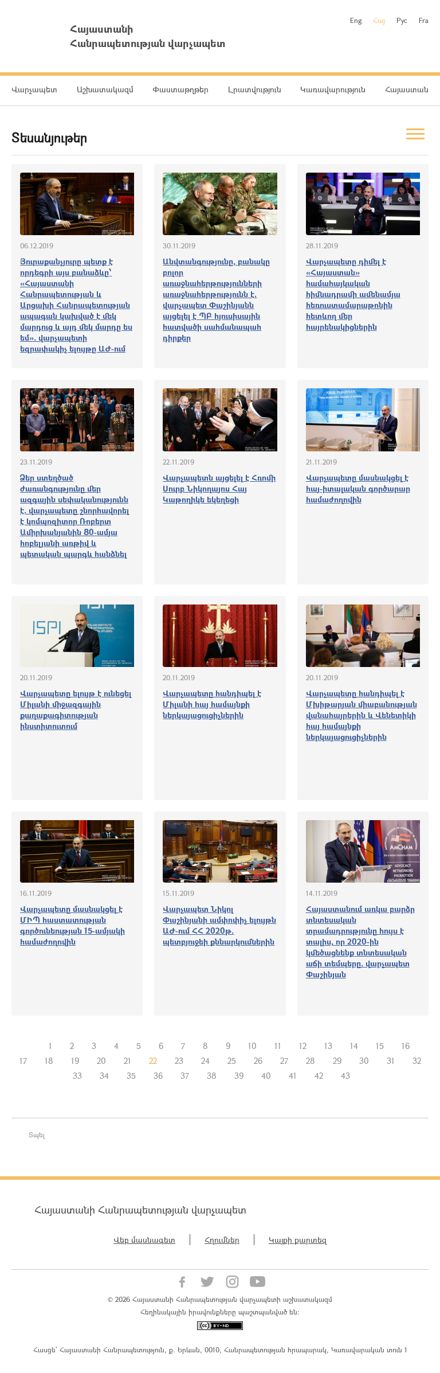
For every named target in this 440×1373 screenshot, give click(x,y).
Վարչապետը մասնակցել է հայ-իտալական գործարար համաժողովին (358, 488)
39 (238, 1075)
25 (231, 1060)
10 (252, 1045)
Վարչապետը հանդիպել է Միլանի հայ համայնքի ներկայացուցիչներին (212, 704)
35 (131, 1075)
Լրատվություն (254, 89)
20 (101, 1060)
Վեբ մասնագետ (144, 1239)
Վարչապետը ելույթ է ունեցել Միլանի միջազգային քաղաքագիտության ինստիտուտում (75, 709)
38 (212, 1075)
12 (303, 1045)
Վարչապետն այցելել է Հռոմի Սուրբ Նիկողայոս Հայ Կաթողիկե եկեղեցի (219, 488)
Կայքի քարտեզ (298, 1239)
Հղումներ (222, 1239)
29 (337, 1060)
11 (277, 1045)
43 (345, 1075)
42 (319, 1075)
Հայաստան (407, 89)
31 (391, 1060)
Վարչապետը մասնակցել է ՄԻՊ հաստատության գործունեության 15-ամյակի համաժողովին (72, 925)
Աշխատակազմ (105, 89)
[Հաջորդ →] (367, 1075)
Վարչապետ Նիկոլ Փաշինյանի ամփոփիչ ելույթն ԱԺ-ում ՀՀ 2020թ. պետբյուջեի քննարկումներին (219, 925)
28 (310, 1060)
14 (354, 1045)
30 (364, 1060)
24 (205, 1060)
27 (284, 1060)
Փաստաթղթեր (180, 89)
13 (328, 1045)
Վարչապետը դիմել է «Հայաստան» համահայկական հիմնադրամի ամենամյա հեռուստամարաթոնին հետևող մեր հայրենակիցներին (353, 294)
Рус (401, 20)
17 (23, 1060)
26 (258, 1060)
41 (293, 1075)
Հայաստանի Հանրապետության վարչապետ (140, 1209)
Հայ (379, 20)
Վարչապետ (34, 89)
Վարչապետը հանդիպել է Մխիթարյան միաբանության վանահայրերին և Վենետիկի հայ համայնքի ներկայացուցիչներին (361, 715)
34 (104, 1075)
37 (184, 1075)
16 (406, 1045)
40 (266, 1075)
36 (158, 1075)
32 (416, 1060)
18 (49, 1060)
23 (179, 1060)
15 (380, 1045)
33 (77, 1075)
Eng (356, 20)
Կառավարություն (333, 89)
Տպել (37, 1134)
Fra (424, 20)
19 (75, 1060)
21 (127, 1060)
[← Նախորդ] (30, 1046)
